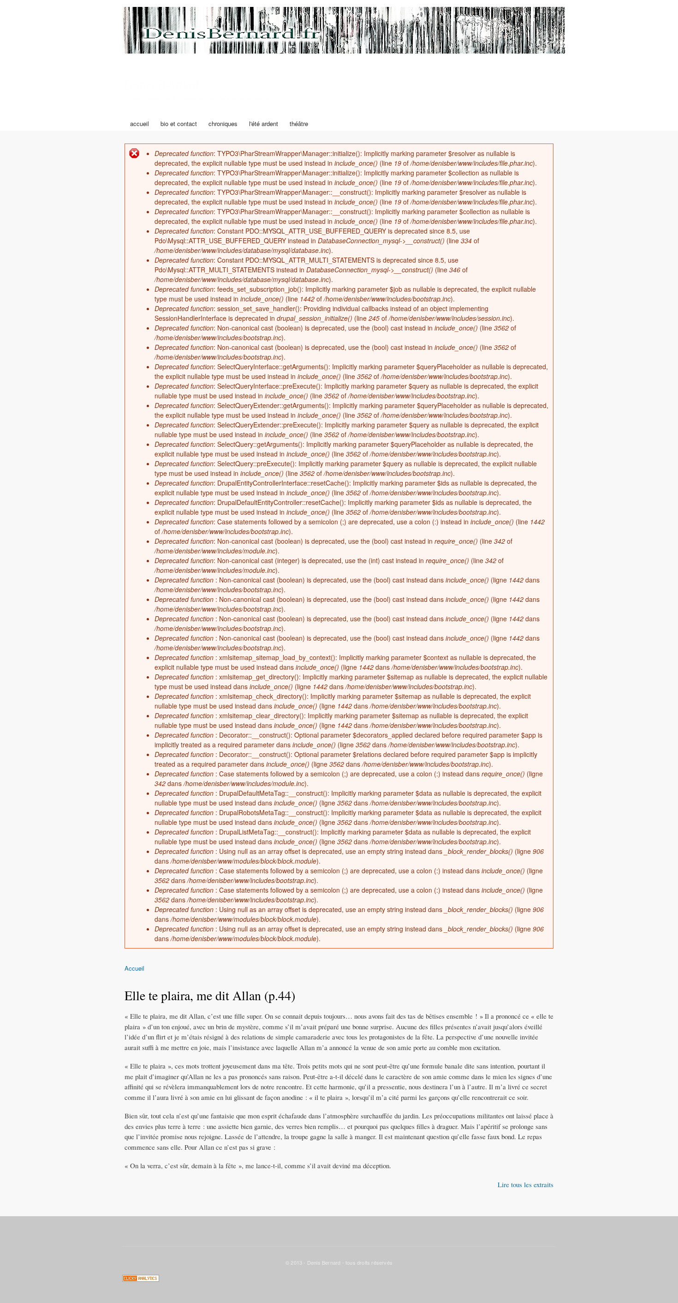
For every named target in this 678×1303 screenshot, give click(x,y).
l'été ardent (263, 123)
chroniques (223, 123)
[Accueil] (345, 31)
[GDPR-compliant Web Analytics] (140, 1279)
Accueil (134, 968)
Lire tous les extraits (525, 1184)
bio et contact (179, 123)
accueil (139, 123)
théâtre (299, 123)
